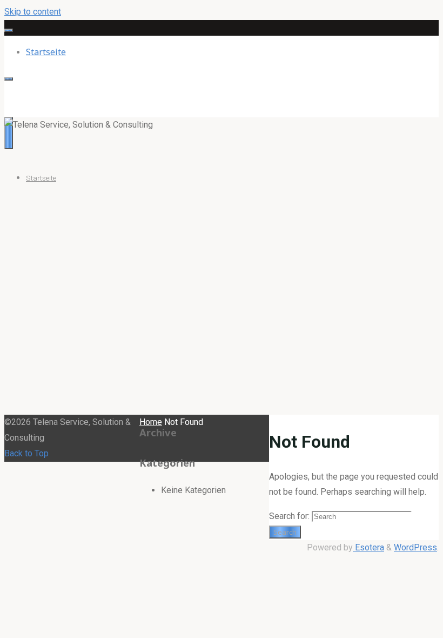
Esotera (368, 547)
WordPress (415, 547)
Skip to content (32, 11)
